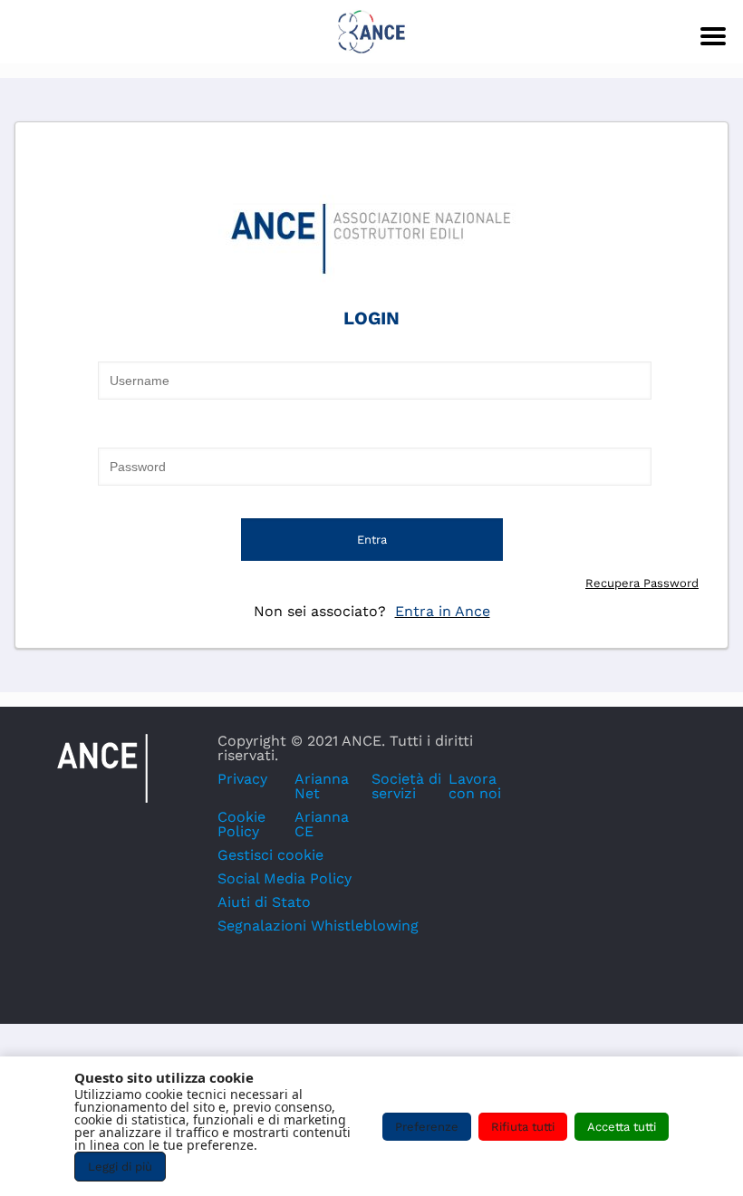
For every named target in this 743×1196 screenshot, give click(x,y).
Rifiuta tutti (523, 1126)
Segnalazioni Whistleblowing (318, 925)
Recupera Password (642, 583)
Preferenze (426, 1126)
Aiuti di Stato (264, 902)
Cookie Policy (241, 824)
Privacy (242, 778)
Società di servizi (406, 786)
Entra (372, 539)
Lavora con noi (475, 786)
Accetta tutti (621, 1126)
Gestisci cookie (270, 854)
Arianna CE (321, 824)
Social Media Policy (284, 878)
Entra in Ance (442, 611)
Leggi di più (120, 1166)
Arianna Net (321, 786)
